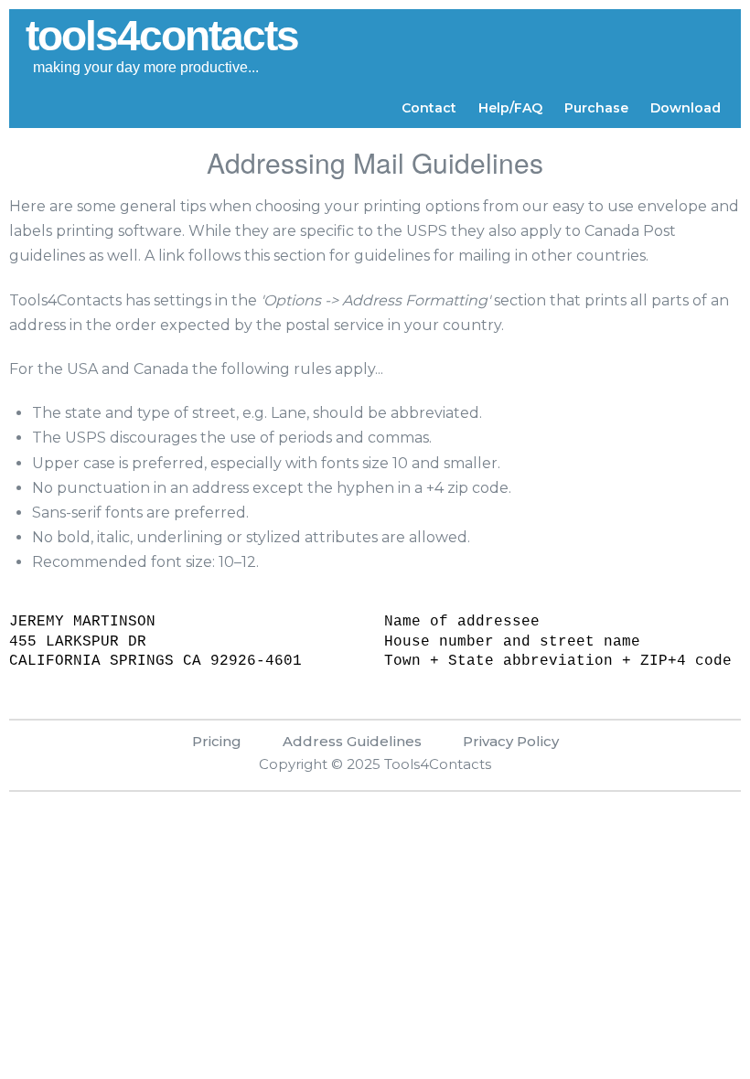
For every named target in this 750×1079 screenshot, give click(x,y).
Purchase (596, 108)
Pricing (216, 741)
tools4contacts (162, 36)
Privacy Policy (511, 741)
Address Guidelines (352, 741)
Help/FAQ (510, 108)
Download (685, 108)
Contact (429, 108)
